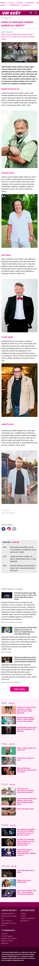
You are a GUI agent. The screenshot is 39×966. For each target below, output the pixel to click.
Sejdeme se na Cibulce (9, 938)
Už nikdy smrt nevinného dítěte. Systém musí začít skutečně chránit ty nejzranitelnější (25, 842)
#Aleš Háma (17, 34)
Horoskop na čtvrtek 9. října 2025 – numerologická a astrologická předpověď (26, 892)
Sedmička (20, 3)
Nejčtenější (15, 542)
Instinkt (11, 3)
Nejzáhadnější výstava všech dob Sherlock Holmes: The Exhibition (26, 729)
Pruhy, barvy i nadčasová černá (25, 759)
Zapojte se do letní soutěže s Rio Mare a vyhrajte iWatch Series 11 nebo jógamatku (23, 558)
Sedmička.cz (24, 921)
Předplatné (26, 5)
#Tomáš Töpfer (27, 34)
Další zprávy (19, 689)
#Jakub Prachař (7, 34)
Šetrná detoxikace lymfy (25, 809)
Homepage (5, 18)
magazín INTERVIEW (27, 918)
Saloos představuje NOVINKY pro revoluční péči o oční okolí (26, 770)
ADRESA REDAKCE (9, 910)
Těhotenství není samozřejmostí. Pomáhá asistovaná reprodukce (25, 790)
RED (3, 32)
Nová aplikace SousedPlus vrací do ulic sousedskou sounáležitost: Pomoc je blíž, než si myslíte (23, 549)
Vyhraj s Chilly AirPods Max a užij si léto (26, 749)
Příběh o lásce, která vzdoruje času (24, 881)
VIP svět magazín (7, 936)
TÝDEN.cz (3, 3)
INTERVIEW (29, 3)
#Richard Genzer (7, 37)
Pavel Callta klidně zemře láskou (25, 871)
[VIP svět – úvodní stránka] (12, 13)
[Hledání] (36, 13)
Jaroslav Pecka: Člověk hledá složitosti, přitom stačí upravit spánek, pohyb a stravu (26, 801)
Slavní (10, 18)
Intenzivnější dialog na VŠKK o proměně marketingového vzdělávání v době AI (26, 852)
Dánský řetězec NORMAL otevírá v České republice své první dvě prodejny (25, 719)
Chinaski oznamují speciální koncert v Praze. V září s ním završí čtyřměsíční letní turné (23, 568)
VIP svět (4, 934)
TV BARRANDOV (14, 5)
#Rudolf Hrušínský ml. (21, 37)
